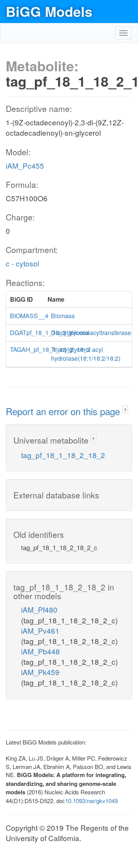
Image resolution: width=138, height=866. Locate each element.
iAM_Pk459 (40, 672)
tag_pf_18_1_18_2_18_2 (63, 455)
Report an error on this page (64, 411)
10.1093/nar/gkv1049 (91, 801)
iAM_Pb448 (40, 651)
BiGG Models (49, 11)
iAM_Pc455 (25, 165)
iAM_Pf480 (39, 609)
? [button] (125, 410)
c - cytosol (22, 263)
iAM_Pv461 (40, 630)
